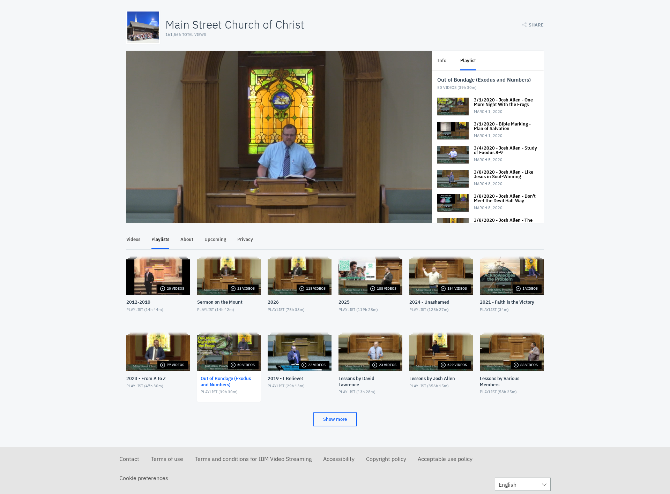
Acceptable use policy (445, 458)
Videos (133, 239)
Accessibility (339, 458)
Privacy (245, 239)
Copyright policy (386, 458)
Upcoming (215, 239)
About (186, 239)
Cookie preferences (143, 477)
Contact (129, 458)
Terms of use (167, 458)
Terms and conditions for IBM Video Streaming (253, 458)
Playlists (160, 239)
